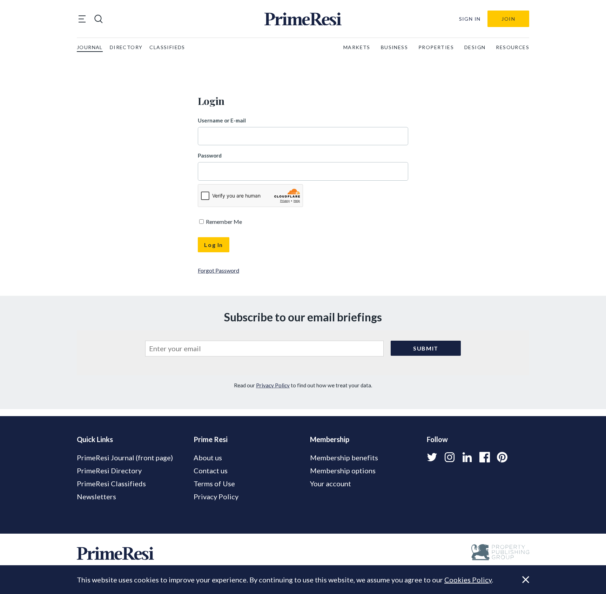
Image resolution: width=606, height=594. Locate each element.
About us (208, 457)
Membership (329, 439)
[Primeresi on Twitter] (432, 457)
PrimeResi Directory (109, 470)
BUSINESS (394, 47)
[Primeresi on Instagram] (449, 457)
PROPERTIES (436, 47)
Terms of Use (214, 483)
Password (210, 155)
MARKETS (356, 47)
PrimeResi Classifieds (111, 483)
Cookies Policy (468, 579)
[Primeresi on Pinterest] (502, 457)
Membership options (343, 470)
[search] (98, 19)
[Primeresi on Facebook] (484, 457)
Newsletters (96, 496)
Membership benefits (344, 457)
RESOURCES (512, 47)
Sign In (470, 19)
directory (126, 47)
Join (508, 19)
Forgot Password (218, 270)
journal (90, 47)
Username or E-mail (222, 120)
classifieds (167, 47)
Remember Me (223, 221)
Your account (330, 483)
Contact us (211, 470)
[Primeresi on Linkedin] (467, 457)
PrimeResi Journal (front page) (125, 457)
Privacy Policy (273, 385)
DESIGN (474, 47)
